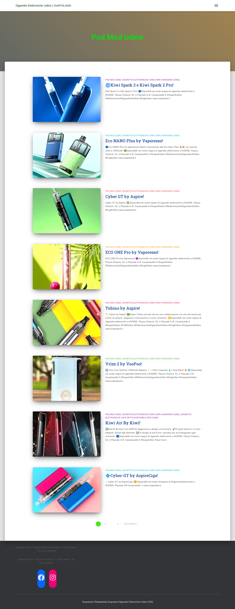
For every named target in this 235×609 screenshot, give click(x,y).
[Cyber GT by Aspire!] (67, 210)
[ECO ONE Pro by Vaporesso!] (67, 266)
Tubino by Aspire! (122, 308)
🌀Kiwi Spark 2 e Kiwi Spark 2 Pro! (139, 85)
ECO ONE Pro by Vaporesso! (131, 252)
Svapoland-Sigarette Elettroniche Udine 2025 (130, 602)
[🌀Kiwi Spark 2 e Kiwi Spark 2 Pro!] (67, 99)
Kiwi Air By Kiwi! (122, 422)
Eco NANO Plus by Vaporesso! (134, 140)
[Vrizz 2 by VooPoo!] (67, 378)
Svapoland (87, 602)
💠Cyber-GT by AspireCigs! (131, 475)
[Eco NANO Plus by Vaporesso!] (67, 155)
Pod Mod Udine (113, 80)
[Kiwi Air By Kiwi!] (67, 434)
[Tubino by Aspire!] (67, 322)
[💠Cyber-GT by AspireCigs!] (67, 490)
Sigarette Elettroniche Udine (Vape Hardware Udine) (151, 80)
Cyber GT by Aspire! (124, 196)
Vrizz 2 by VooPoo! (123, 364)
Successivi (130, 524)
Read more (160, 440)
